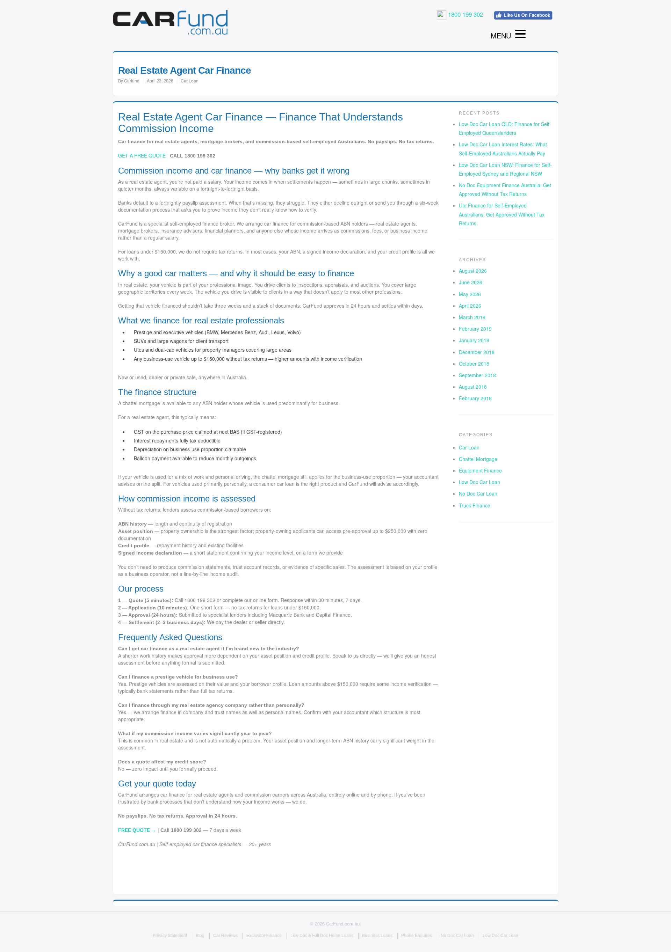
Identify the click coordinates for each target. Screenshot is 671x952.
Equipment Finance (480, 470)
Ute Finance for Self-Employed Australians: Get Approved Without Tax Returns (501, 214)
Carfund (131, 80)
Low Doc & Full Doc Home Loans (321, 935)
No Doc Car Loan (478, 493)
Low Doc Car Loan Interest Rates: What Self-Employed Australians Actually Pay (503, 148)
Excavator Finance (264, 935)
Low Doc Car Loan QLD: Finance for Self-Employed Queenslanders (505, 128)
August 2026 (473, 270)
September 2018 (477, 375)
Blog (200, 935)
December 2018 (477, 352)
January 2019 (474, 340)
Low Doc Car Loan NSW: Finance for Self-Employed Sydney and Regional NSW (505, 169)
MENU (501, 35)
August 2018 (473, 386)
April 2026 (470, 305)
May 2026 (470, 294)
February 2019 (475, 328)
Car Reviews (225, 935)
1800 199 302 (464, 14)
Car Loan (190, 80)
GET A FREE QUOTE (142, 155)
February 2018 (475, 398)
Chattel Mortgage (478, 458)
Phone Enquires (416, 935)
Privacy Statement (170, 935)
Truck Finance (474, 505)
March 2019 (472, 317)
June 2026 (470, 282)
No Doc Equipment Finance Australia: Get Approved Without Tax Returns (505, 189)
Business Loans (377, 935)
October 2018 (474, 363)
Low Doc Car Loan (479, 481)
